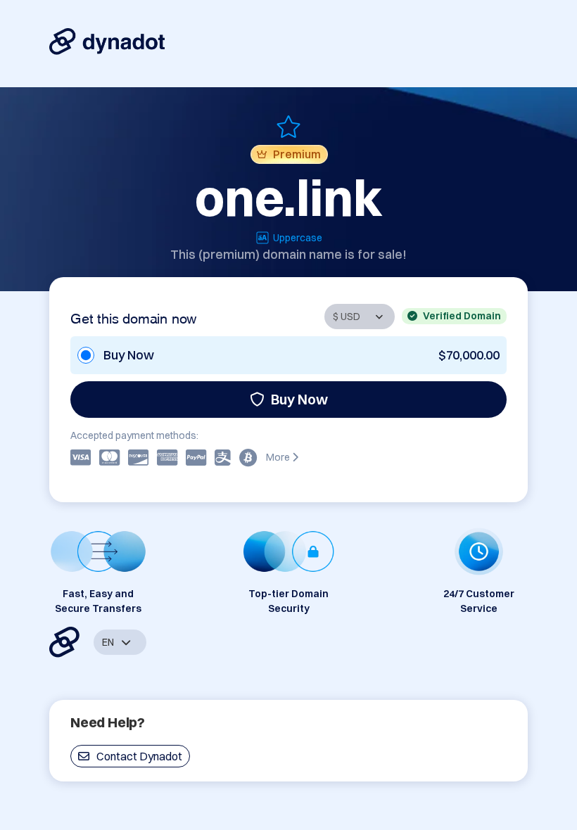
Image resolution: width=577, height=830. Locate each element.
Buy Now (299, 399)
